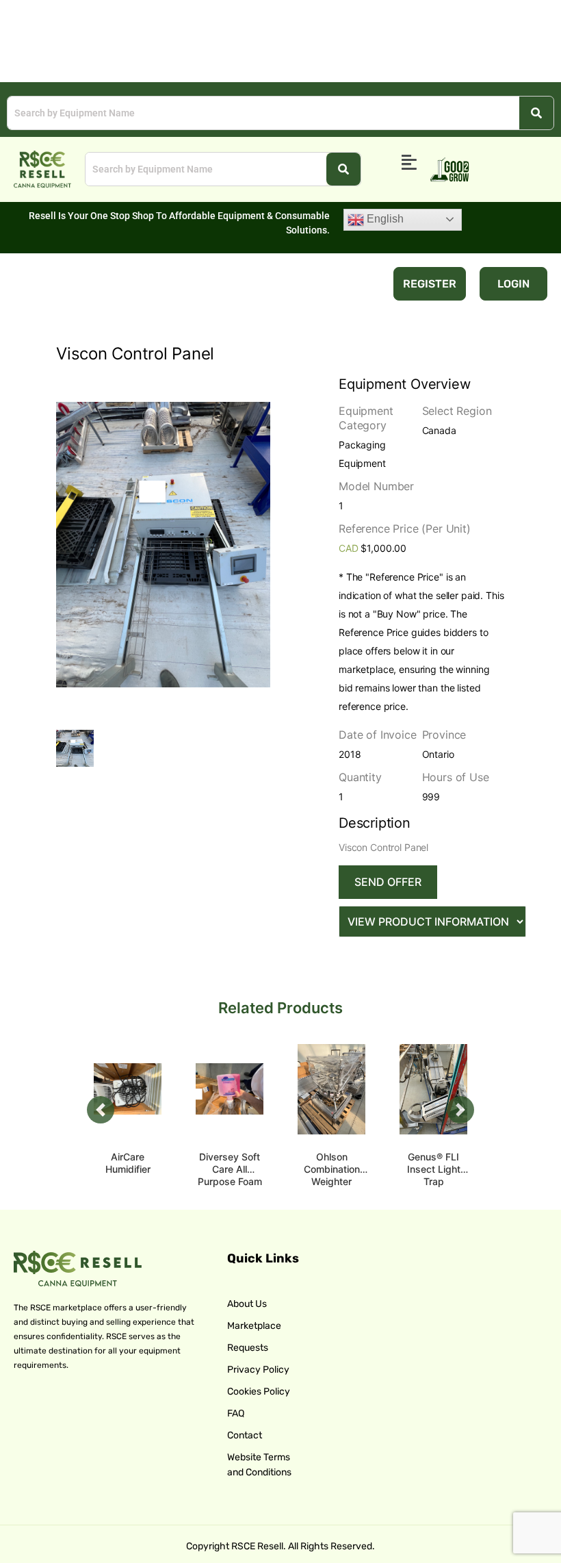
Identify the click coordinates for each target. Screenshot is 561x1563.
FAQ (235, 1413)
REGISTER (429, 283)
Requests (247, 1348)
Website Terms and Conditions (259, 1464)
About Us (247, 1304)
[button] (409, 163)
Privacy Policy (258, 1369)
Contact (244, 1435)
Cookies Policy (258, 1391)
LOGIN (513, 283)
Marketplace (254, 1326)
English (384, 219)
